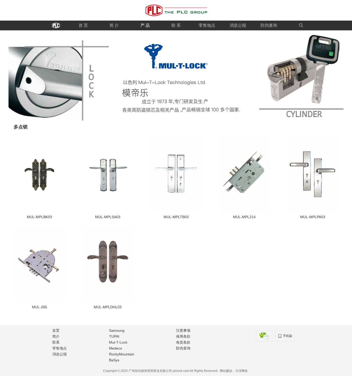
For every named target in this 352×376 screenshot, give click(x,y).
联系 (56, 342)
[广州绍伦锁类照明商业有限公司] (176, 19)
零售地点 (207, 25)
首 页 (83, 25)
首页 (56, 330)
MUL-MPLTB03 (176, 217)
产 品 (145, 25)
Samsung (116, 330)
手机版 (287, 336)
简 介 (114, 25)
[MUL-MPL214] (244, 212)
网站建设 (226, 371)
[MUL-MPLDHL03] (107, 302)
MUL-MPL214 (244, 217)
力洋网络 (241, 371)
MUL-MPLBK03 (39, 217)
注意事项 (183, 330)
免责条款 (183, 342)
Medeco (115, 348)
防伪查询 (269, 25)
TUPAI (114, 336)
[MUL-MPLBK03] (39, 212)
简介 (56, 336)
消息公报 (238, 25)
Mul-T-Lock (118, 342)
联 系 (176, 25)
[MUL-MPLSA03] (107, 212)
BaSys (114, 360)
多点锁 (21, 126)
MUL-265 (39, 307)
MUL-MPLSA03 (107, 217)
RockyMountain (121, 354)
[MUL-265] (39, 302)
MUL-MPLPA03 (312, 217)
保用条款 (183, 336)
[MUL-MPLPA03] (312, 212)
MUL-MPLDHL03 (108, 307)
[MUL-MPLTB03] (176, 212)
